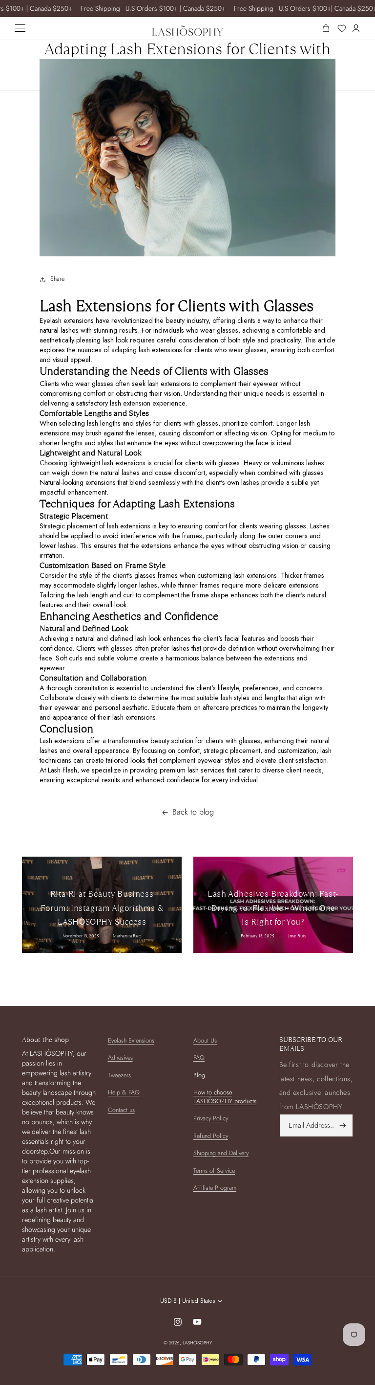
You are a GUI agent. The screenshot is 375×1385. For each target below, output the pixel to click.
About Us (205, 1041)
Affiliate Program (214, 1187)
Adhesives (120, 1057)
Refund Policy (210, 1136)
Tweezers (119, 1075)
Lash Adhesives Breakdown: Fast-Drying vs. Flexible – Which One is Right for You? (273, 908)
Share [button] (57, 278)
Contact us (121, 1110)
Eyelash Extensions (131, 1041)
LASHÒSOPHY (197, 1342)
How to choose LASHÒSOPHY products (224, 1096)
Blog (199, 1075)
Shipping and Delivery (221, 1153)
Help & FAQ (124, 1092)
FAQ (199, 1057)
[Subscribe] (343, 1125)
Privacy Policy (210, 1118)
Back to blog (193, 812)
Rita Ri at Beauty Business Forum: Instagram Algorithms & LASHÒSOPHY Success (102, 908)
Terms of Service (214, 1170)
